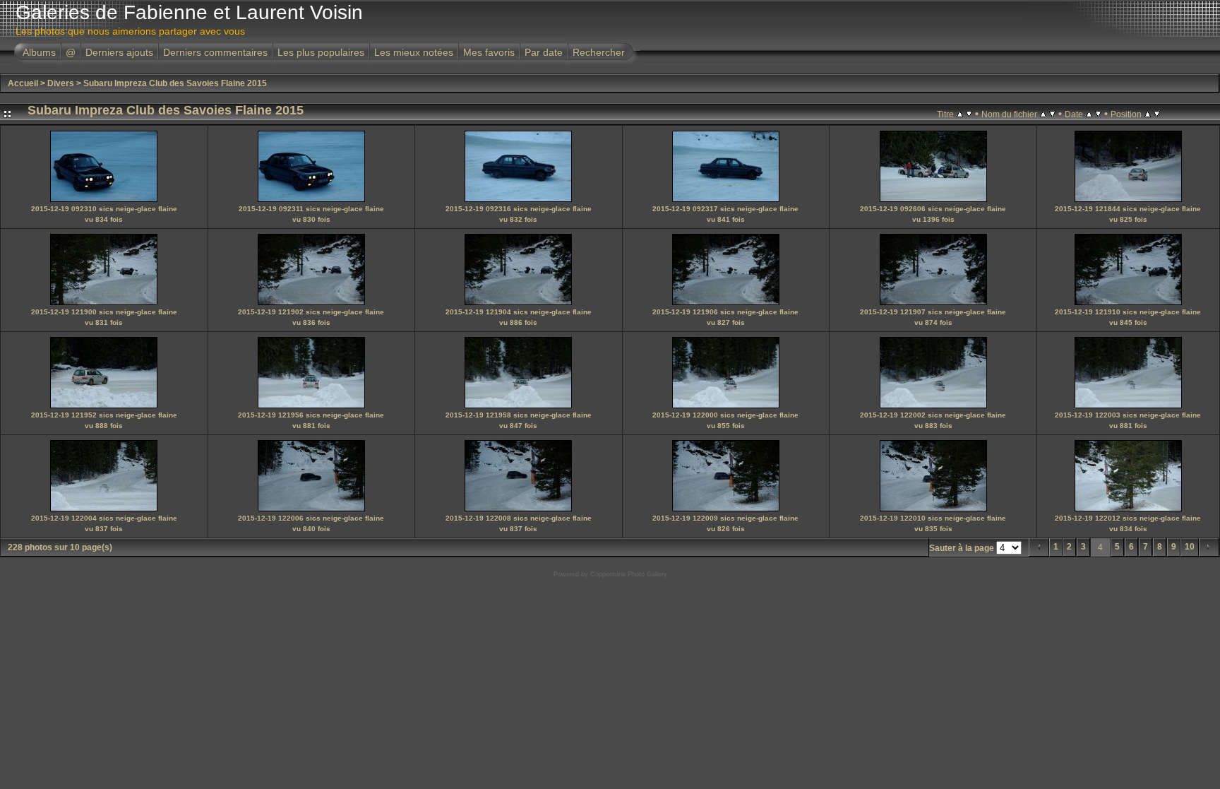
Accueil (23, 83)
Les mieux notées (413, 52)
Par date (544, 52)
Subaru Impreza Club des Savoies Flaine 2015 (175, 83)
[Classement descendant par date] (1098, 113)
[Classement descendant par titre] (969, 113)
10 (1190, 547)
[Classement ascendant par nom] (1043, 113)
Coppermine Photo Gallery (628, 574)
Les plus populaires (320, 52)
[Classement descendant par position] (1157, 113)
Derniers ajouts (119, 52)
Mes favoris (489, 52)
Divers (60, 83)
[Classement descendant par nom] (1052, 113)
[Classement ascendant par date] (1089, 113)
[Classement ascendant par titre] (960, 113)
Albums (39, 52)
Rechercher (599, 52)
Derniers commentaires (215, 52)
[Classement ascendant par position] (1147, 113)
